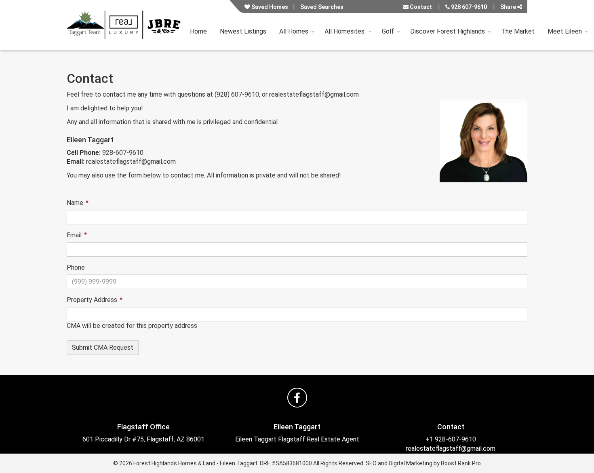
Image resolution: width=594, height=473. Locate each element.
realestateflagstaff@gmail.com (450, 448)
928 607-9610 (468, 7)
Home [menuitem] (198, 31)
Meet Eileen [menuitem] (565, 31)
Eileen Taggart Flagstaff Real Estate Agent (297, 439)
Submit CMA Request (102, 347)
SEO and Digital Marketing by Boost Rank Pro (423, 463)
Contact (420, 7)
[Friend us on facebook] (297, 398)
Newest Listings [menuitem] (243, 31)
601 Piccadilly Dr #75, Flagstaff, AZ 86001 (143, 439)
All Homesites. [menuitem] (345, 31)
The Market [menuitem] (518, 31)
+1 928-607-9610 (450, 439)
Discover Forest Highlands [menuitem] (447, 31)
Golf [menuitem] (388, 31)
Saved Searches (321, 7)
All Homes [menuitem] (293, 31)
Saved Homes (269, 7)
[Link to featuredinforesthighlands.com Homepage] (125, 25)
